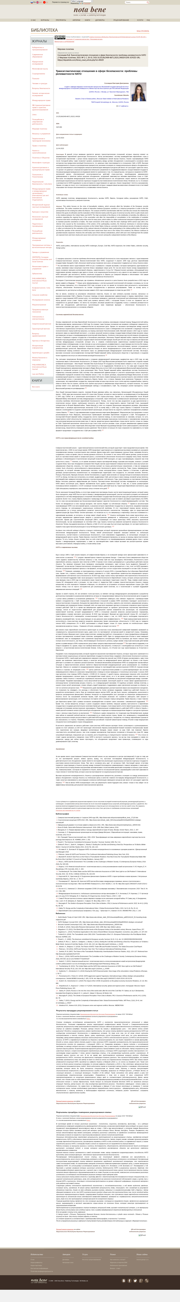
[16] (118, 625)
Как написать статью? (117, 1259)
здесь (88, 1018)
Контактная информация (39, 1268)
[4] (106, 355)
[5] (86, 388)
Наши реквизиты (36, 1262)
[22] (136, 734)
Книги (87, 20)
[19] (81, 687)
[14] (96, 598)
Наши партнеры (36, 1265)
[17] (124, 643)
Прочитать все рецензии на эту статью (68, 810)
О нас (33, 20)
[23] (64, 782)
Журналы (45, 20)
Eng (40, 2)
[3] (131, 289)
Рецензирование (121, 20)
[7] (71, 461)
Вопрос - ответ (115, 1268)
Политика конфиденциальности (42, 1271)
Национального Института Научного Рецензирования (97, 1014)
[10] (108, 514)
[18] (87, 669)
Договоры (100, 20)
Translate (87, 3)
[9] (128, 503)
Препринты (61, 20)
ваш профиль (143, 31)
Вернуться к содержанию (64, 41)
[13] (81, 589)
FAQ (148, 20)
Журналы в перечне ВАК (118, 1262)
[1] (56, 265)
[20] (147, 701)
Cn (47, 2)
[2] (76, 282)
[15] (122, 618)
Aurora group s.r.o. (143, 1259)
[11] (113, 526)
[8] (108, 488)
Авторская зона (67, 1262)
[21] (91, 712)
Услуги (140, 20)
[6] (68, 412)
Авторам (76, 20)
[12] (75, 557)
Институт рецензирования (91, 1259)
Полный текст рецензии (65, 1101)
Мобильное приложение (118, 1265)
